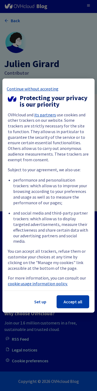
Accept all (73, 301)
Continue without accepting (32, 88)
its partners (45, 114)
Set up (40, 301)
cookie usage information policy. (38, 283)
